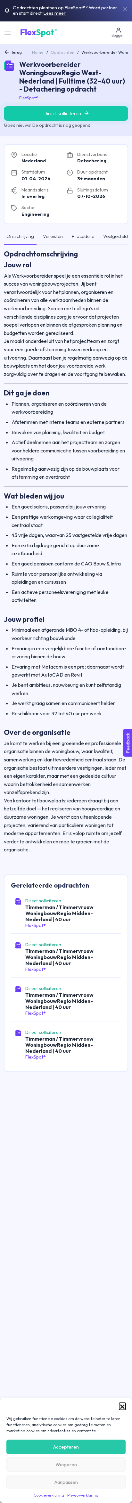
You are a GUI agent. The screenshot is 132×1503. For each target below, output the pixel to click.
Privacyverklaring (82, 1495)
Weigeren (66, 1464)
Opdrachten (62, 52)
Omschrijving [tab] (20, 236)
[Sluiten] (125, 9)
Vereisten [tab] (53, 236)
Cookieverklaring (49, 1495)
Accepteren (66, 1447)
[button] (122, 1406)
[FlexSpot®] (38, 32)
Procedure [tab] (83, 236)
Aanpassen (66, 1482)
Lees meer (55, 13)
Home (38, 52)
